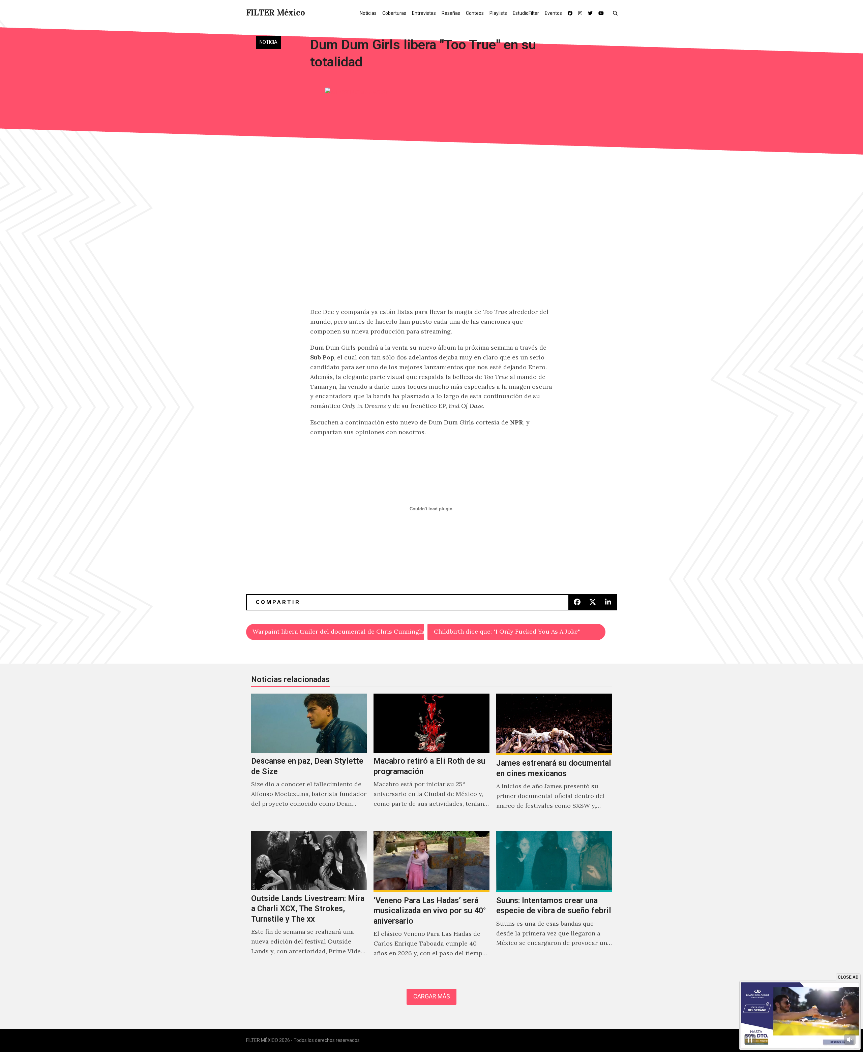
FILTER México (275, 12)
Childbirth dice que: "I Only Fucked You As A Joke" (507, 631)
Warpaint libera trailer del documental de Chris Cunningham (338, 631)
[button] (617, 12)
